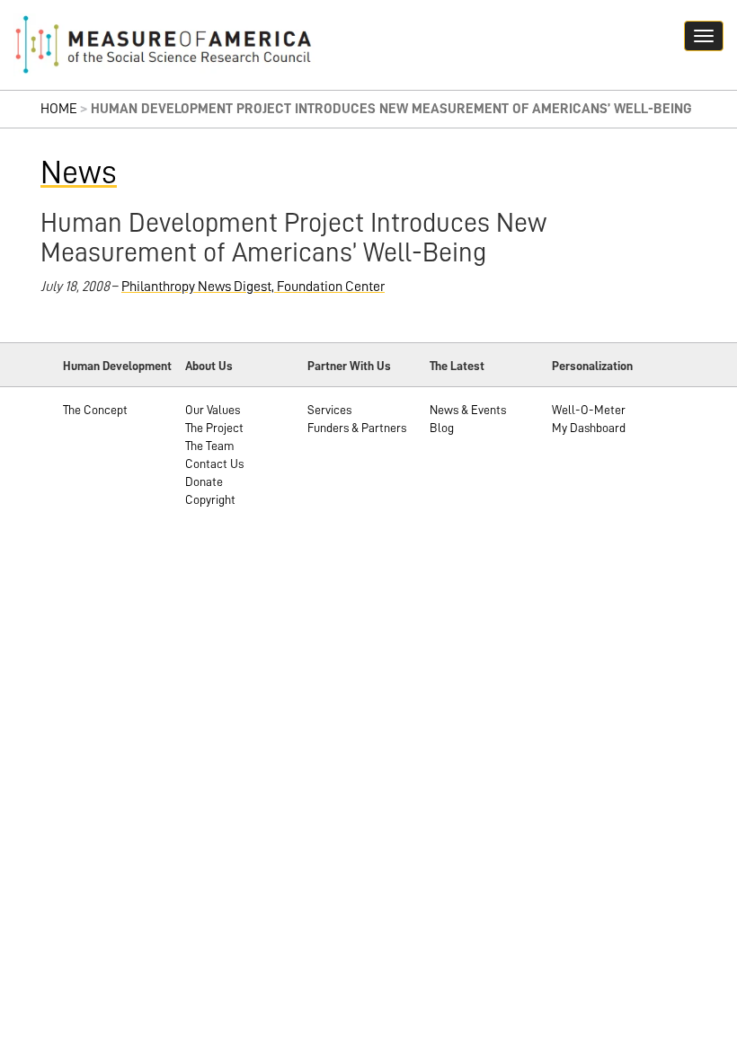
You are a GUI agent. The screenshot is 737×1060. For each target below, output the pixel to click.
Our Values (212, 409)
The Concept (95, 409)
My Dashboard (589, 427)
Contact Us (214, 463)
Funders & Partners (356, 427)
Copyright (210, 499)
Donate (204, 481)
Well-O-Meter (589, 409)
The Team (210, 445)
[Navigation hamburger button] (704, 36)
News (78, 172)
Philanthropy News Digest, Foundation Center (253, 286)
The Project (214, 427)
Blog (442, 427)
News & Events (468, 409)
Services (329, 409)
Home (58, 109)
